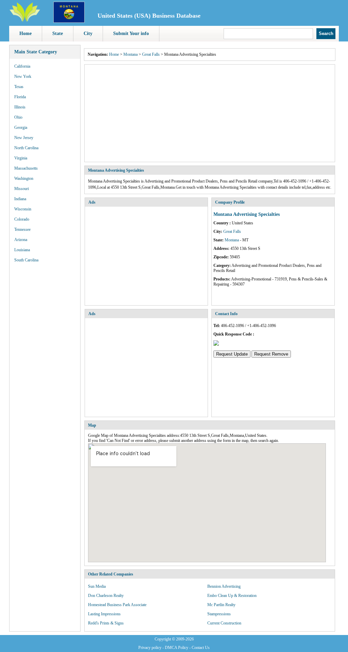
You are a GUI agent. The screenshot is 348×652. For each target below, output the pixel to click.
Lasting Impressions (104, 614)
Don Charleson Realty (106, 595)
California (22, 66)
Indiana (20, 198)
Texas (18, 86)
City (88, 33)
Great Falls (151, 54)
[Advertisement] (210, 113)
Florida (20, 97)
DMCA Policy (176, 647)
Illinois (19, 107)
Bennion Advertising (224, 586)
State (57, 33)
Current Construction (224, 623)
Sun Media (97, 586)
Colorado (21, 219)
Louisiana (22, 249)
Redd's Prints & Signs (106, 623)
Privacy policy (149, 647)
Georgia (20, 127)
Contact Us (201, 647)
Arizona (20, 239)
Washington (23, 178)
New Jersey (23, 137)
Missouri (21, 188)
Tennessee (22, 229)
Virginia (20, 158)
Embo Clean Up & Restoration (232, 595)
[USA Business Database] (24, 20)
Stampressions (219, 614)
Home (25, 33)
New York (22, 76)
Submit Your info (131, 33)
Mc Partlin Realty (221, 604)
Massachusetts (26, 168)
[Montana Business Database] (69, 21)
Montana (130, 54)
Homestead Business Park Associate (117, 604)
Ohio (18, 117)
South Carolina (26, 260)
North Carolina (26, 147)
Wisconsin (22, 209)
